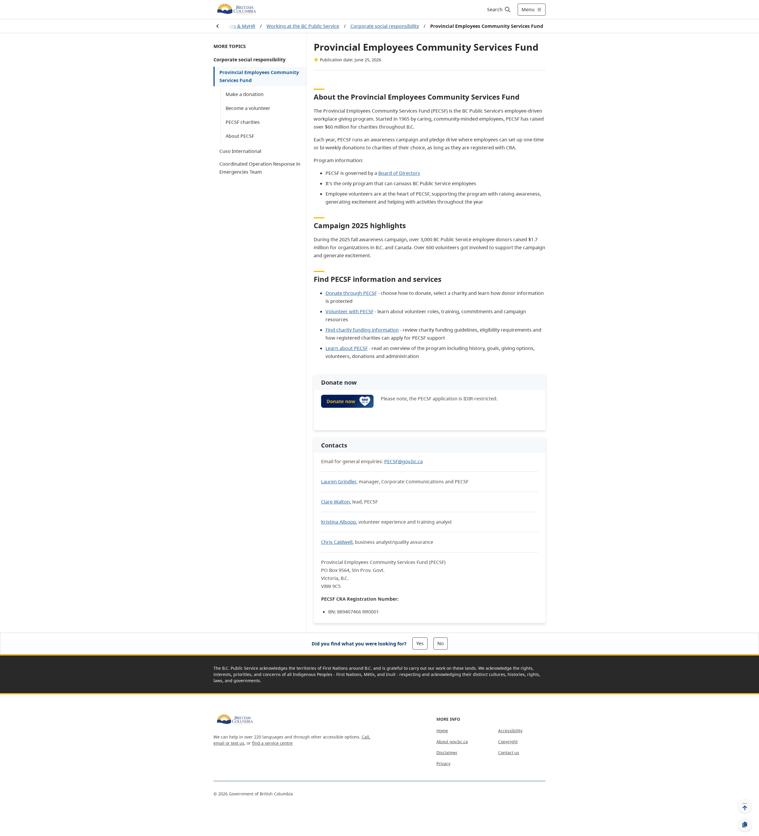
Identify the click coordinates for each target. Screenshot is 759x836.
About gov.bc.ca (452, 741)
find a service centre (272, 743)
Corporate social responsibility (384, 26)
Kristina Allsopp (338, 522)
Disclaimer (446, 752)
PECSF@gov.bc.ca (403, 461)
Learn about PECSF (347, 348)
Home (442, 730)
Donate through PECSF (351, 293)
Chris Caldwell (337, 542)
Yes (420, 643)
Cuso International (240, 151)
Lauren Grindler (338, 481)
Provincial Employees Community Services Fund (259, 76)
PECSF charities (243, 122)
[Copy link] (745, 825)
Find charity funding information (362, 330)
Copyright (508, 741)
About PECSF (240, 136)
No (440, 643)
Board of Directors (399, 173)
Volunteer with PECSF (350, 311)
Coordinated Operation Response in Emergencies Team (259, 168)
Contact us (508, 752)
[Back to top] (745, 806)
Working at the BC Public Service (303, 26)
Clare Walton (335, 501)
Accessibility (510, 730)
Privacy (443, 763)
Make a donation (245, 94)
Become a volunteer (248, 108)
